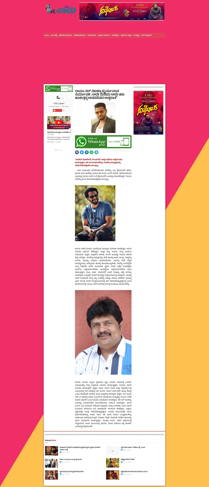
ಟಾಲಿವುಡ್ (115, 35)
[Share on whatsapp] (92, 152)
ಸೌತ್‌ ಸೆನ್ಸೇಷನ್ (146, 35)
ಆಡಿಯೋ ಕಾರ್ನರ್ (65, 35)
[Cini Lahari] (58, 98)
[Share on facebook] (77, 152)
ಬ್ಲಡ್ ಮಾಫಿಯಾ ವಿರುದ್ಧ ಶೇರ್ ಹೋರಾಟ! (72, 471)
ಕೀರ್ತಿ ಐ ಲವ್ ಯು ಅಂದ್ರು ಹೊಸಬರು (71, 459)
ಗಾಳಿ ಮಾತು (91, 35)
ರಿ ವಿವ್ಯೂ (136, 35)
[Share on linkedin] (87, 152)
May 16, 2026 (66, 474)
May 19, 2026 (66, 452)
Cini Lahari (59, 103)
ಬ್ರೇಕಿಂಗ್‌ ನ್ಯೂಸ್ (126, 35)
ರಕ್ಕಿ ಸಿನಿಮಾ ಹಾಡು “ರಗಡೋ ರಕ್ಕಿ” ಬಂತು (133, 447)
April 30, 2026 (127, 474)
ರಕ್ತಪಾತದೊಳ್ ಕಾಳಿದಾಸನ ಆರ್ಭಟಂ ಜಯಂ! (134, 471)
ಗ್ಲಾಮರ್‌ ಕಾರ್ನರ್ (104, 35)
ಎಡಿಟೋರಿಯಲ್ (80, 35)
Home (46, 35)
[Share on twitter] (82, 152)
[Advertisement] (104, 56)
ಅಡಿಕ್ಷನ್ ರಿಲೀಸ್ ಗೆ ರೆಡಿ (127, 459)
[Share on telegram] (96, 152)
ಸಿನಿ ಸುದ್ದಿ (54, 35)
